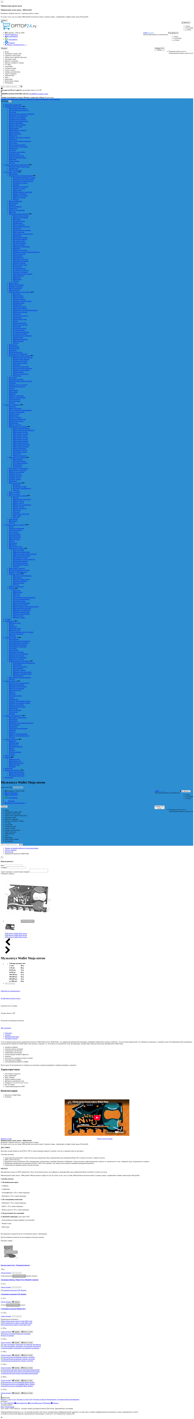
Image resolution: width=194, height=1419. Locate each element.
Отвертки (17, 314)
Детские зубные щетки (22, 579)
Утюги (12, 388)
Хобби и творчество (17, 586)
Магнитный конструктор (22, 608)
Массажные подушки (21, 446)
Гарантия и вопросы (26, 99)
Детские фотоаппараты (22, 599)
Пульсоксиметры (20, 461)
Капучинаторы (19, 232)
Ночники (17, 365)
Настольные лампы (20, 363)
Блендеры (17, 219)
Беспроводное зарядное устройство (22, 114)
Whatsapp (47, 1403)
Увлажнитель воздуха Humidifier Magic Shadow (17, 1386)
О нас (51, 99)
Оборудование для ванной (23, 192)
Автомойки (18, 665)
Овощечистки (18, 257)
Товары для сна (15, 477)
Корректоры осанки (16, 421)
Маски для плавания (17, 688)
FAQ (31, 1399)
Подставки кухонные (21, 261)
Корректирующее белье (18, 419)
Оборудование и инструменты (20, 292)
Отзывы (36, 99)
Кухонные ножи (19, 241)
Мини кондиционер (17, 285)
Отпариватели (15, 348)
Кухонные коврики (20, 239)
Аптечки (13, 406)
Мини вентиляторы (20, 312)
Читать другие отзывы (104, 1139)
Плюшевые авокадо (20, 563)
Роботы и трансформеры (18, 572)
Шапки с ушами (19, 617)
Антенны (13, 112)
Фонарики (17, 376)
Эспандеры (14, 712)
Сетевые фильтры (20, 328)
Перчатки (13, 350)
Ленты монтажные (20, 308)
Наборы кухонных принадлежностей (26, 252)
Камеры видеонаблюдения (19, 121)
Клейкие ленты (19, 303)
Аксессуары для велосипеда (19, 683)
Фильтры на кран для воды (23, 274)
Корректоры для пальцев (22, 499)
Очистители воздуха (21, 316)
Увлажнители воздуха (17, 386)
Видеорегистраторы (17, 652)
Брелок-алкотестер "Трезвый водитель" (15, 1265)
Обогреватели (15, 290)
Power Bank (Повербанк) (18, 108)
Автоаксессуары (11, 637)
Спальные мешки (16, 696)
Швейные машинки (20, 339)
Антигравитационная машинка (24, 597)
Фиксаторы (14, 708)
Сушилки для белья (20, 334)
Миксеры (17, 248)
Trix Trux (17, 596)
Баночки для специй (21, 217)
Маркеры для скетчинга (22, 610)
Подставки (13, 143)
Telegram (55, 1403)
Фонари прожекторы (21, 374)
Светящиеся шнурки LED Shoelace (13, 1294)
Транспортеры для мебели (23, 336)
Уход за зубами (15, 492)
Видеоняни (18, 577)
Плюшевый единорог (21, 565)
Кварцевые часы (15, 761)
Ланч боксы (14, 283)
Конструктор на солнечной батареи (26, 606)
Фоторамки (14, 392)
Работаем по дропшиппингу (10, 991)
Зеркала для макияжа (17, 412)
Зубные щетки (15, 414)
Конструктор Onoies (21, 605)
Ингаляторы (18, 459)
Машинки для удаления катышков (25, 310)
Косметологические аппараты (24, 430)
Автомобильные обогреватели (24, 663)
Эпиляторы (14, 519)
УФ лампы (17, 516)
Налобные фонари (16, 746)
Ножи (12, 748)
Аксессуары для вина (21, 216)
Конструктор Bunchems (22, 603)
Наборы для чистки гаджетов (20, 137)
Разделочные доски (20, 265)
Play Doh (17, 594)
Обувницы (13, 345)
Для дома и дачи (10, 172)
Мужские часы (15, 765)
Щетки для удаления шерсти (19, 736)
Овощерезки (18, 256)
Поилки (12, 732)
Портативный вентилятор (19, 146)
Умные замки (18, 337)
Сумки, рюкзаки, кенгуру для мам (21, 632)
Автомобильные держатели (19, 110)
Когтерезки (14, 719)
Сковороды (18, 266)
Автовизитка (14, 639)
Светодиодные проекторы (23, 368)
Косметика (13, 521)
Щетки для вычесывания (18, 734)
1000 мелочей (9, 756)
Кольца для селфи (16, 126)
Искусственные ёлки (17, 774)
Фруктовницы (19, 276)
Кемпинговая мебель (17, 685)
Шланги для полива (17, 396)
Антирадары (14, 650)
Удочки (12, 750)
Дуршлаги (17, 228)
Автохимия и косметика (18, 646)
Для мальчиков (15, 534)
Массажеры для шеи (21, 439)
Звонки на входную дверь (23, 301)
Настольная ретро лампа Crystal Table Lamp (16, 1325)
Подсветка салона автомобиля (20, 677)
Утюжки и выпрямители (22, 488)
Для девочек (14, 532)
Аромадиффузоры (16, 201)
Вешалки (13, 205)
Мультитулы (14, 745)
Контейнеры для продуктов (23, 234)
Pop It (12, 526)
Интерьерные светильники (23, 357)
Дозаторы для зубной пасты (23, 181)
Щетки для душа (19, 197)
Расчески (17, 485)
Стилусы (13, 150)
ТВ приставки (15, 154)
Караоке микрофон (16, 123)
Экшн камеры (14, 161)
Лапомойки (14, 721)
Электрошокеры (15, 752)
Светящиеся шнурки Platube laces (13, 1309)
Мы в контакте (6, 1028)
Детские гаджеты (16, 530)
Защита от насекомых (17, 210)
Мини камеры (15, 132)
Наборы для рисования (22, 614)
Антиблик (13, 648)
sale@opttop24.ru (21, 1403)
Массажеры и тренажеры (18, 426)
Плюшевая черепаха (21, 561)
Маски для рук (19, 503)
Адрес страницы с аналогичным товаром (15, 872)
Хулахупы (17, 454)
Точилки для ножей (20, 272)
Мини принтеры (15, 134)
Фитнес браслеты (16, 170)
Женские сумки (15, 623)
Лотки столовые (19, 245)
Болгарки (17, 294)
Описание (8, 1033)
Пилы (16, 321)
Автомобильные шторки (18, 645)
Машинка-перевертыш (22, 612)
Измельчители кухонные (22, 230)
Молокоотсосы (19, 583)
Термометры (18, 465)
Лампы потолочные (20, 361)
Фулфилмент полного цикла (10, 998)
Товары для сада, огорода (18, 385)
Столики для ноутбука (17, 152)
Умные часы (14, 168)
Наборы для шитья (16, 286)
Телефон (4, 867)
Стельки (17, 512)
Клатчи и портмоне (16, 634)
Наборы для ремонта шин (23, 674)
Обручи (12, 692)
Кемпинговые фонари (21, 359)
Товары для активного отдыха (20, 701)
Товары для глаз (15, 474)
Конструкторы (15, 539)
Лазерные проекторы (17, 776)
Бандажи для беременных (23, 576)
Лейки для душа (19, 188)
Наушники (13, 139)
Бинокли (13, 741)
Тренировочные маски (17, 706)
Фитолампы (14, 390)
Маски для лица (15, 425)
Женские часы (15, 759)
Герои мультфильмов (17, 528)
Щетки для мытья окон (18, 397)
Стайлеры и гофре (20, 486)
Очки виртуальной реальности (20, 141)
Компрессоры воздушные (22, 672)
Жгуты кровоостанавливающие (21, 410)
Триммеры (13, 481)
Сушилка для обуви (16, 379)
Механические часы (17, 763)
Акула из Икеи (19, 550)
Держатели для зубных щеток (24, 179)
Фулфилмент (43, 99)
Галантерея (9, 621)
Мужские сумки (15, 628)
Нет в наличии (18, 787)
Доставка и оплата (11, 1038)
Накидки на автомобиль (18, 657)
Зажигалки (13, 208)
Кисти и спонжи (15, 417)
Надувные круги (15, 690)
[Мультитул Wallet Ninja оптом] (16, 933)
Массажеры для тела (21, 437)
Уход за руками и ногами (18, 496)
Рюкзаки (13, 636)
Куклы (12, 541)
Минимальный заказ (12, 1037)
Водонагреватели (16, 206)
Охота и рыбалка (11, 739)
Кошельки (13, 626)
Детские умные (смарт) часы (20, 166)
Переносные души (20, 319)
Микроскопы (14, 128)
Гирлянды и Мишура (17, 772)
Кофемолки (18, 305)
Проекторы (14, 148)
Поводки (13, 730)
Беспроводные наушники (18, 116)
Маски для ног (19, 501)
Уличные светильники (21, 370)
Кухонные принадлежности (19, 214)
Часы (7, 757)
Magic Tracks (18, 592)
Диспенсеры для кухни (22, 226)
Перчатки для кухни (21, 259)
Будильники (14, 203)
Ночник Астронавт (7, 1335)
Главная (3, 99)
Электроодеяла (15, 401)
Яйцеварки (18, 279)
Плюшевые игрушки (17, 548)
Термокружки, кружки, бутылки (21, 381)
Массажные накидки (21, 443)
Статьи (9, 1399)
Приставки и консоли (17, 568)
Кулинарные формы (21, 237)
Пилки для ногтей (20, 508)
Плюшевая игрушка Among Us (24, 559)
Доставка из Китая (39, 1399)
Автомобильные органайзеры (20, 641)
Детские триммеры (20, 581)
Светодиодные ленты (21, 366)
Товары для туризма (17, 705)
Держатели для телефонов (19, 654)
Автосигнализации (20, 666)
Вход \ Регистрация (7, 1407)
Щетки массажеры (20, 456)
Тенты (12, 697)
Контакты (56, 99)
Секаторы (17, 326)
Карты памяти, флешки (18, 125)
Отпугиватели (15, 725)
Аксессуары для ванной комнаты (21, 176)
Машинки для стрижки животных (21, 723)
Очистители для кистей (18, 470)
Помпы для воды (20, 263)
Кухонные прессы (20, 243)
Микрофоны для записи (18, 130)
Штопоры (17, 277)
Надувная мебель (16, 288)
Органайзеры (14, 346)
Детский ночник (19, 601)
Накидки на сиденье (17, 659)
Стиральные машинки (21, 332)
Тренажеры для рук (20, 452)
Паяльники (18, 317)
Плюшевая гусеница (21, 557)
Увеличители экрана (17, 156)
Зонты (12, 625)
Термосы (13, 383)
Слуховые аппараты (21, 463)
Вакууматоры (18, 296)
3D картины (14, 174)
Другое (12, 163)
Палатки (13, 694)
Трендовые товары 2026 (13, 105)
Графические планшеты (18, 119)
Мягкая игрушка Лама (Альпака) (25, 554)
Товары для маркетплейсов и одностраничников (21, 848)
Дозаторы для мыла (20, 183)
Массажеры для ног (20, 436)
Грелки (16, 497)
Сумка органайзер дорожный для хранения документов (20, 1348)
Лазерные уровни (20, 306)
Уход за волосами (16, 483)
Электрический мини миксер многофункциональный (19, 1373)
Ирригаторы (14, 416)
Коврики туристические (18, 686)
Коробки (13, 766)
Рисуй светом (18, 616)
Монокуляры (14, 743)
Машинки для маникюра (22, 505)
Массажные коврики (21, 441)
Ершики (17, 185)
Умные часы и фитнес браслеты (16, 165)
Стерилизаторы (19, 330)
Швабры (13, 394)
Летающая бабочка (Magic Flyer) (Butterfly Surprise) (19, 1280)
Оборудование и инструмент (20, 661)
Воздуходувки (19, 297)
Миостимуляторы (20, 448)
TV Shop (8, 619)
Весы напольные (15, 408)
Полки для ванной (20, 194)
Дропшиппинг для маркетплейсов (58, 1399)
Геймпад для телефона (17, 117)
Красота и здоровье (12, 405)
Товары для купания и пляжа (20, 703)
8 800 (148, 33)
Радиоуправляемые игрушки (20, 570)
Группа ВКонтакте (35, 1403)
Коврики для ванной (21, 186)
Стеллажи (13, 377)
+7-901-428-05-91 (8, 1403)
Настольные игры (16, 546)
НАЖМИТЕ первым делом (38, 94)
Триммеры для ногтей (21, 514)
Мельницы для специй (22, 246)
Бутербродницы (19, 221)
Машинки (13, 545)
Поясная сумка (15, 630)
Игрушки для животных (18, 717)
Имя (2, 865)
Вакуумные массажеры (22, 428)
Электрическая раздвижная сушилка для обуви (17, 1361)
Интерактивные (15, 536)
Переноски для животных (19, 728)
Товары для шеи (15, 479)
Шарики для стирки (21, 196)
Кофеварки (17, 236)
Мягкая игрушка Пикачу (22, 556)
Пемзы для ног (19, 506)
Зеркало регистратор (17, 656)
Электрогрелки (15, 399)
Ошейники (13, 726)
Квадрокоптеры (15, 537)
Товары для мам (15, 574)
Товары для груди (16, 476)
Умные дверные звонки (18, 157)
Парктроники (18, 676)
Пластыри (17, 510)
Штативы (13, 159)
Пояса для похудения (17, 472)
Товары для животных (13, 716)
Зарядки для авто (20, 670)
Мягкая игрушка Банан (22, 552)
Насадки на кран (19, 254)
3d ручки (17, 590)
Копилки (13, 212)
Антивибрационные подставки (24, 177)
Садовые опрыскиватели (18, 354)
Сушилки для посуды (21, 270)
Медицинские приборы (18, 457)
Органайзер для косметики (19, 468)
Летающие (13, 543)
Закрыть (4, 20)
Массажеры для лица (21, 434)
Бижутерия (8, 768)
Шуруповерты (19, 341)
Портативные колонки (17, 145)
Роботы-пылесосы (16, 352)
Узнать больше (6, 1273)
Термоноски (14, 699)
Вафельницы (18, 223)
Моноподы (13, 136)
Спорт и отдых (10, 681)
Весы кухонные (19, 225)
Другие (16, 199)
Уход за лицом (15, 494)
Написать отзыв (6, 1139)
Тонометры (18, 466)
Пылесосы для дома (20, 325)
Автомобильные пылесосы (19, 643)
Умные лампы (19, 372)
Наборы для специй (20, 250)
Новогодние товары (12, 770)
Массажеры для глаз (21, 432)
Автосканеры (18, 668)
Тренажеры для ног (20, 450)
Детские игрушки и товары (14, 525)
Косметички (14, 423)
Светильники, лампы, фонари (20, 356)
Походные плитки (20, 323)
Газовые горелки (19, 299)
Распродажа (9, 777)
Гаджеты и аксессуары (13, 106)
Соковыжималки (19, 268)
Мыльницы (18, 190)
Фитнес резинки (15, 710)
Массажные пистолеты (22, 445)
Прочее (16, 566)
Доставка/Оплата (12, 99)
